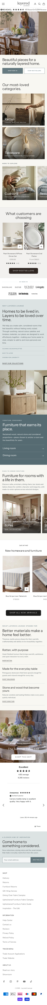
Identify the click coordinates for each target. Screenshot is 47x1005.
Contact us (7, 924)
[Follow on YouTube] (24, 981)
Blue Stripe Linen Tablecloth (16, 596)
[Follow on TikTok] (31, 981)
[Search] (39, 4)
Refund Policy (8, 937)
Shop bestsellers (34, 70)
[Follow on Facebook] (4, 981)
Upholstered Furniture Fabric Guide (17, 904)
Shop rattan (7, 660)
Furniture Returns (10, 886)
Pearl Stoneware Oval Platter (34, 255)
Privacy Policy (8, 933)
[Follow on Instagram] (10, 981)
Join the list (38, 860)
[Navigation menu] (3, 4)
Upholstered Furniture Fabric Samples (18, 900)
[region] (23, 183)
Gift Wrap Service (10, 891)
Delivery (6, 878)
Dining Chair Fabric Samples (14, 895)
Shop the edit (23, 757)
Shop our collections (12, 363)
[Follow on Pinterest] (17, 981)
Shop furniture (8, 701)
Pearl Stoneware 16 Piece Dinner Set (12, 255)
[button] (3, 805)
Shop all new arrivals (23, 613)
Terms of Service (9, 942)
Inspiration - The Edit (11, 908)
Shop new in (12, 70)
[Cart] (44, 4)
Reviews (6, 929)
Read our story (9, 970)
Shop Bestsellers (23, 271)
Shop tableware (8, 679)
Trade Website (8, 958)
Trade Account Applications (14, 954)
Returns (6, 882)
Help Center (7, 920)
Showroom (7, 974)
